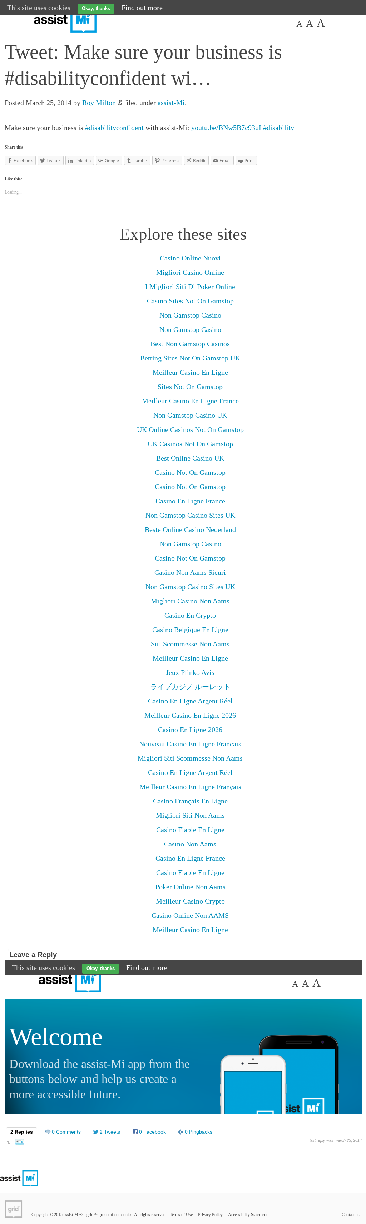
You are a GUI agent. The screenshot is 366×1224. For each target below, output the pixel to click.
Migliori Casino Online (190, 272)
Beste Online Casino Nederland (190, 529)
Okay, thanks (96, 8)
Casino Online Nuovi (190, 258)
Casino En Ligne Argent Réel (190, 701)
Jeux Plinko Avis (190, 672)
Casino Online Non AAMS (190, 915)
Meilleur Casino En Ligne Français (190, 787)
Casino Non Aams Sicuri (190, 572)
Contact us (351, 1214)
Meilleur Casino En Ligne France (190, 401)
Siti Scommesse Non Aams (190, 644)
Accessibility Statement (247, 1214)
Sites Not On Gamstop (190, 386)
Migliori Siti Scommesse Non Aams (190, 758)
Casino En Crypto (190, 615)
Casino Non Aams (190, 844)
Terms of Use (181, 1214)
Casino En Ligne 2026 (190, 729)
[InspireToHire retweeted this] (20, 1143)
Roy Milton (99, 102)
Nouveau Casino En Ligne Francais (190, 744)
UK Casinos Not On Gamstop (190, 444)
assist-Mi (171, 102)
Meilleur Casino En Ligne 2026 (190, 715)
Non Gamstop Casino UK (190, 415)
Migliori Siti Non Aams (190, 815)
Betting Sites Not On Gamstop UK (190, 358)
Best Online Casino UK (190, 458)
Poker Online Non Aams (190, 887)
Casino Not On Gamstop (190, 472)
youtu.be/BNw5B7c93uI (226, 127)
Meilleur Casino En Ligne (190, 372)
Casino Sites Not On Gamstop (190, 301)
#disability (278, 127)
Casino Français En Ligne (190, 801)
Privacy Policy (210, 1214)
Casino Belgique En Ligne (190, 629)
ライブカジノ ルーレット (190, 687)
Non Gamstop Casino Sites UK (190, 515)
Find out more (142, 7)
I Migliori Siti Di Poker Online (190, 286)
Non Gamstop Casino (190, 315)
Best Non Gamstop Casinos (190, 344)
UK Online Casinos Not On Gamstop (190, 429)
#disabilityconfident (114, 127)
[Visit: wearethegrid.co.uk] (14, 1209)
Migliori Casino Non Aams (190, 601)
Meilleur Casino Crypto (190, 901)
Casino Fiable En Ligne (190, 830)
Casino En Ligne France (190, 501)
